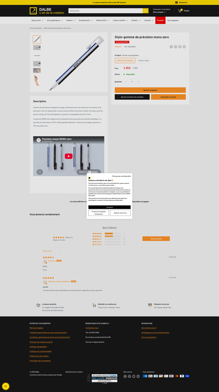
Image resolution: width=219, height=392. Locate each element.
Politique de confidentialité (121, 176)
